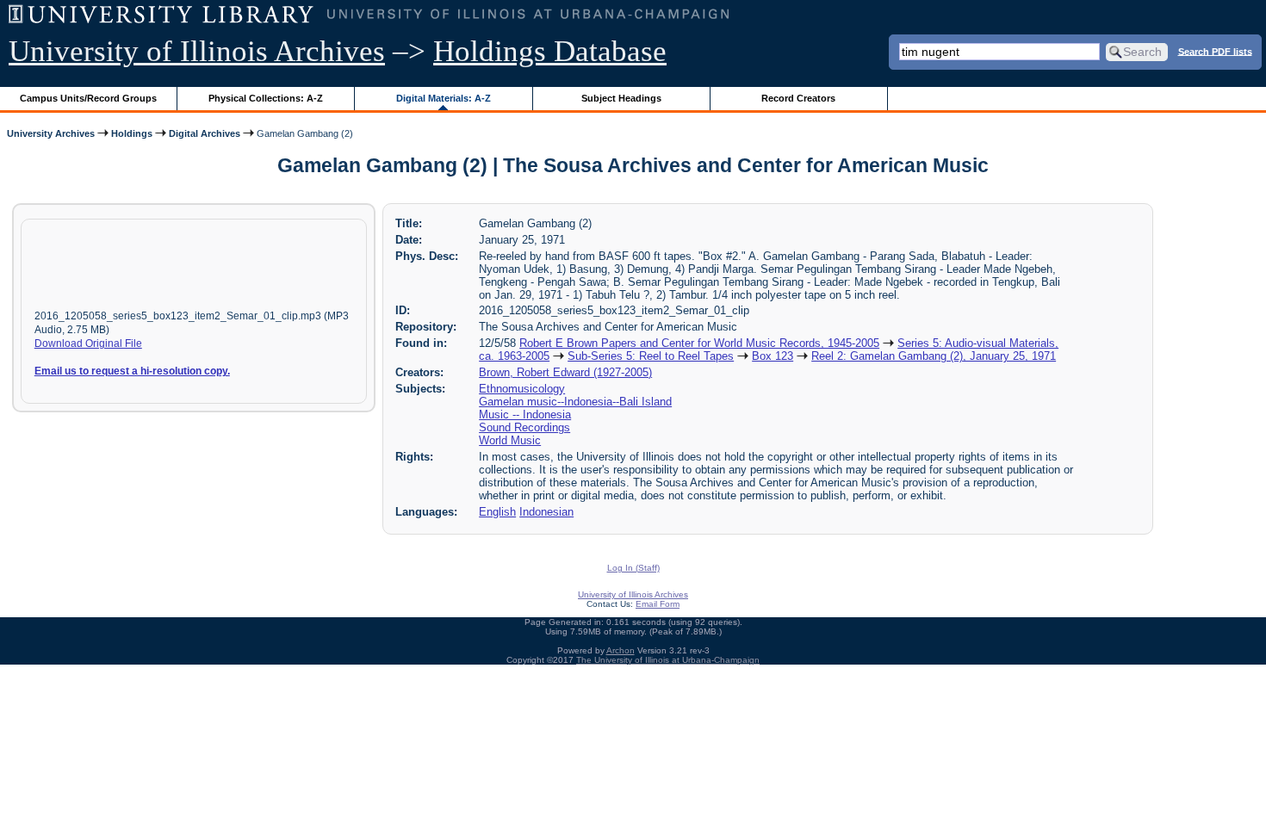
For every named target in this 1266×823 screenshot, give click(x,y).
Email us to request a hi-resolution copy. (132, 371)
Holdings (131, 133)
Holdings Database (550, 51)
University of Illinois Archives (197, 51)
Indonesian (546, 511)
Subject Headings (621, 98)
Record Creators (798, 98)
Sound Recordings (524, 427)
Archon (620, 650)
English (497, 511)
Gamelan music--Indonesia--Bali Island (575, 401)
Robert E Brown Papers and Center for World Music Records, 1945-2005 (699, 343)
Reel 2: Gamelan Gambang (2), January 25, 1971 (933, 356)
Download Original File (88, 343)
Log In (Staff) (633, 567)
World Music (510, 440)
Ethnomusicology (522, 388)
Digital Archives (204, 133)
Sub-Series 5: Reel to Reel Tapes (651, 356)
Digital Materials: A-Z (443, 98)
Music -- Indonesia (525, 414)
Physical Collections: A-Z (265, 98)
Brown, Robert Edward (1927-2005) (565, 372)
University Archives (51, 133)
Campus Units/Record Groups (88, 98)
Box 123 (772, 356)
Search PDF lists (1215, 51)
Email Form (658, 604)
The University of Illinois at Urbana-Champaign (668, 660)
